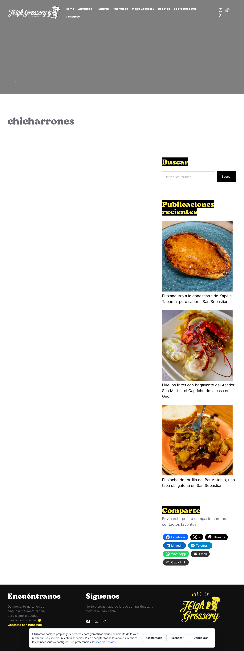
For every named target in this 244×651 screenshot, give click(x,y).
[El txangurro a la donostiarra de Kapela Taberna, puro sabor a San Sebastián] (197, 257)
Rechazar (177, 637)
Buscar (227, 176)
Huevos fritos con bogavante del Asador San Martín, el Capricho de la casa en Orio (198, 391)
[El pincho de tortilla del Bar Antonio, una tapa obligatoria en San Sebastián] (197, 441)
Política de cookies (104, 642)
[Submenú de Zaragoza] (93, 9)
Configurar (201, 637)
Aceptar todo (153, 637)
